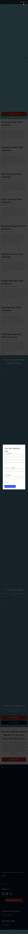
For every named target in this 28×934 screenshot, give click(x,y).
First (5, 458)
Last (5, 463)
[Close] (24, 4)
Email (7, 475)
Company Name (9, 468)
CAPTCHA (6, 482)
